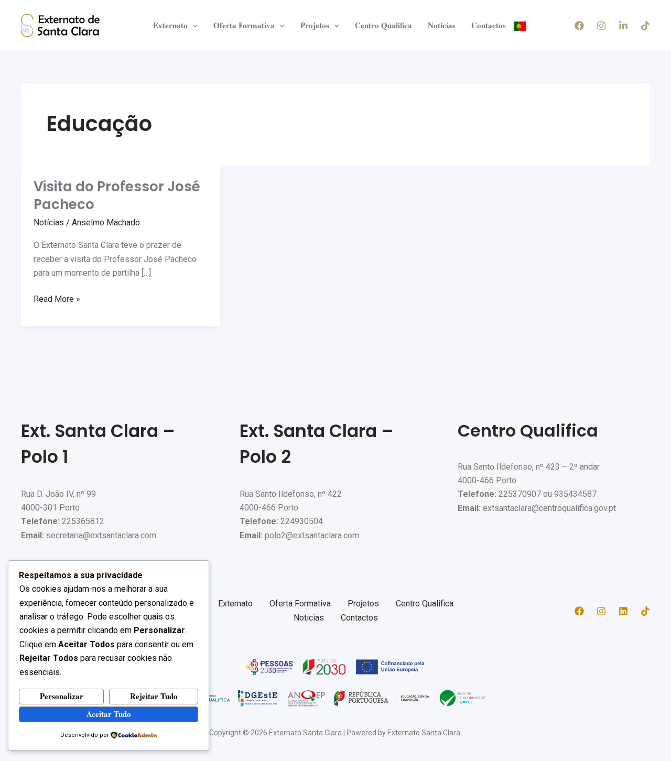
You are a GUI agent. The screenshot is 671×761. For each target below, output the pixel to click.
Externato (170, 25)
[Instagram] (601, 25)
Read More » (57, 298)
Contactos (488, 25)
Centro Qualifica (383, 25)
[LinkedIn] (623, 25)
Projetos (314, 25)
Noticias (442, 25)
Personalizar (61, 696)
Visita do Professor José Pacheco (117, 195)
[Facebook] (579, 25)
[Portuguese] (520, 25)
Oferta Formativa (244, 25)
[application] (193, 25)
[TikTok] (645, 25)
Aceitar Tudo (108, 714)
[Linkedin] (623, 611)
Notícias (49, 222)
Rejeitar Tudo (154, 696)
